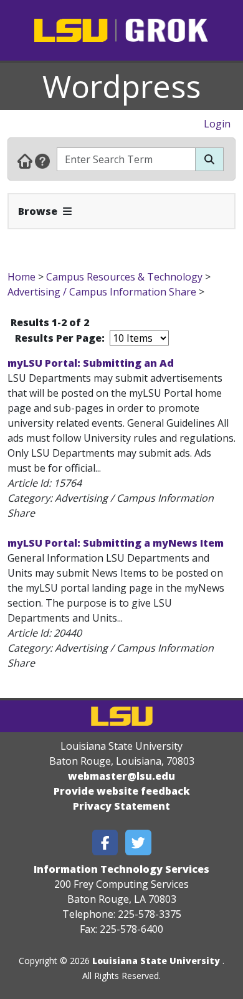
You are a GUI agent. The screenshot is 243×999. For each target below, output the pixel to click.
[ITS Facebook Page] (105, 842)
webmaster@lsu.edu (121, 776)
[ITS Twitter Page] (138, 842)
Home (21, 277)
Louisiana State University (156, 961)
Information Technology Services (121, 869)
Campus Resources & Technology (124, 277)
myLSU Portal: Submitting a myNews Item (115, 543)
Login (217, 124)
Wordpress (121, 86)
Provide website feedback (122, 791)
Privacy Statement (121, 806)
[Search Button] (209, 159)
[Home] (24, 160)
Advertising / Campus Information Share (101, 292)
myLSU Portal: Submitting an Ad (90, 363)
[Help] (42, 160)
